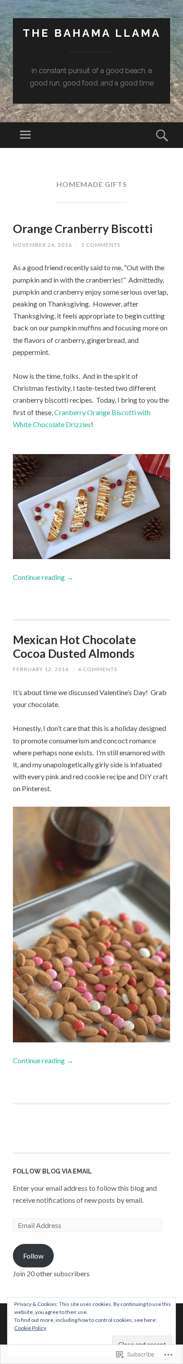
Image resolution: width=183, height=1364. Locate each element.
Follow (33, 1255)
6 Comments (97, 669)
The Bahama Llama (92, 33)
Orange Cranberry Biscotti (82, 229)
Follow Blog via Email (52, 1171)
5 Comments (100, 244)
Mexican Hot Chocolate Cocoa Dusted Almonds (74, 647)
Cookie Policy (30, 1328)
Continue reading (43, 577)
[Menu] (25, 135)
